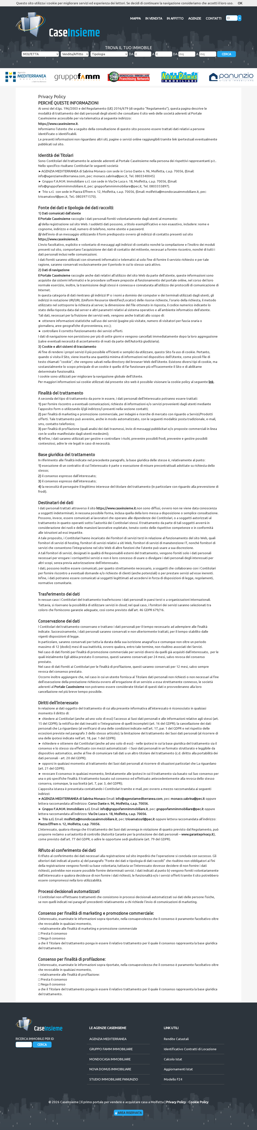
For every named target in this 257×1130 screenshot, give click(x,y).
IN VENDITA (153, 18)
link (211, 382)
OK (240, 3)
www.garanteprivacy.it (197, 834)
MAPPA (135, 18)
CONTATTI (213, 18)
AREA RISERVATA (129, 1112)
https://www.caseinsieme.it (58, 123)
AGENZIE (194, 18)
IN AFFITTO (175, 18)
